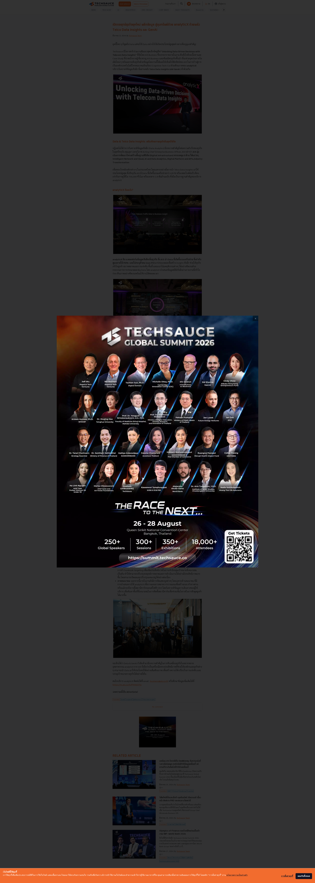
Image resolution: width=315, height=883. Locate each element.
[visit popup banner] (157, 441)
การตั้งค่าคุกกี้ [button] (287, 876)
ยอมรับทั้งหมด (304, 876)
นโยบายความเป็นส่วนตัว (237, 875)
